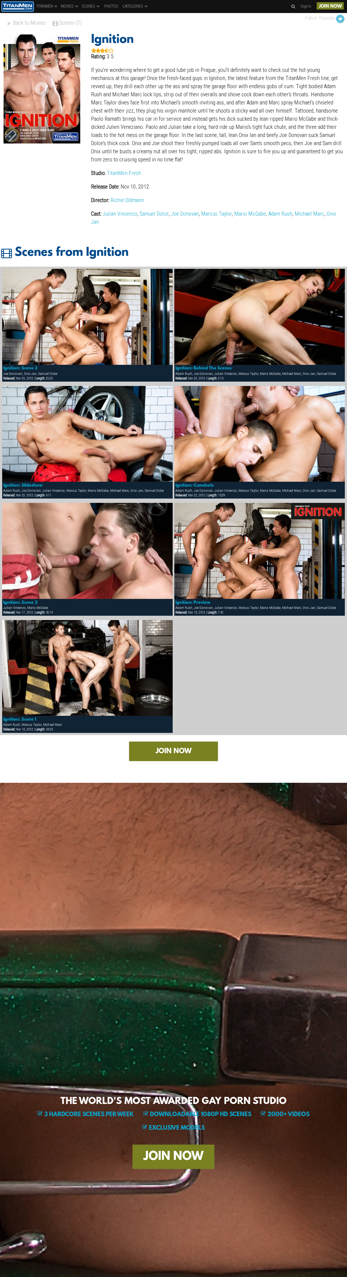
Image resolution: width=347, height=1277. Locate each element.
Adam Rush (280, 213)
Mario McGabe (250, 213)
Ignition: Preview (192, 602)
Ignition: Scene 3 (20, 368)
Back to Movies (29, 23)
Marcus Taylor (216, 213)
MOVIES (68, 6)
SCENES (89, 6)
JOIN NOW (330, 6)
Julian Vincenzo (120, 213)
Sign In (305, 6)
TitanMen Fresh (124, 173)
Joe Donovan (185, 213)
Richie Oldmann (127, 200)
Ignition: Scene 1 (19, 719)
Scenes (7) (70, 23)
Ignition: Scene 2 (20, 602)
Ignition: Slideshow (23, 485)
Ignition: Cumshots (194, 485)
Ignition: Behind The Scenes (203, 368)
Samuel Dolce (154, 213)
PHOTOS (111, 6)
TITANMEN (45, 6)
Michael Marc (309, 213)
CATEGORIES (133, 6)
